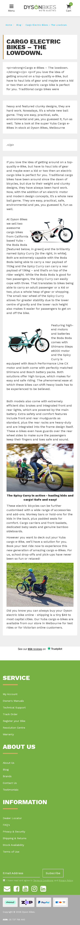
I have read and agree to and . (40, 880)
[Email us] (7, 888)
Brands (7, 776)
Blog (6, 769)
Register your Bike (14, 720)
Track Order (10, 714)
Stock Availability (13, 844)
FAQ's (6, 824)
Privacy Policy (66, 880)
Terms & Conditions (43, 880)
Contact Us (10, 782)
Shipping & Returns (14, 838)
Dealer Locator (12, 818)
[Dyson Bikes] (40, 8)
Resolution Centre (14, 727)
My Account (10, 694)
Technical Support (14, 707)
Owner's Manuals (13, 700)
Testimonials (10, 789)
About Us (8, 762)
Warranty (8, 734)
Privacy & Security (14, 831)
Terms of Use (11, 851)
